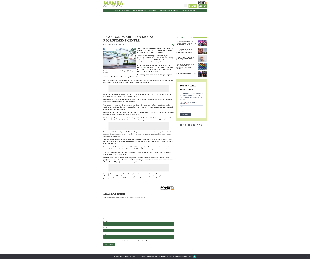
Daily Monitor (113, 149)
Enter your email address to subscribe (188, 103)
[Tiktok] (197, 125)
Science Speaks (120, 132)
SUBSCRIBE (185, 114)
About (177, 10)
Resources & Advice (166, 10)
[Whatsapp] (202, 125)
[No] (307, 256)
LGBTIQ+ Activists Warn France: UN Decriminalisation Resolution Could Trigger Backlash (186, 66)
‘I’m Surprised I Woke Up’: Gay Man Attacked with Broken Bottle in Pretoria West (185, 58)
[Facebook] (181, 125)
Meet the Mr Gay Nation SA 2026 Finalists (186, 74)
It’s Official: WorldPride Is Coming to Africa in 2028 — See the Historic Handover (186, 43)
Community (153, 10)
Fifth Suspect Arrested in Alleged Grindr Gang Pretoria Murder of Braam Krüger (185, 51)
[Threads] (192, 125)
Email (105, 228)
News (121, 10)
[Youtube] (189, 125)
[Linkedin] (200, 125)
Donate (192, 10)
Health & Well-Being (142, 10)
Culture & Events (129, 10)
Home (116, 10)
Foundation (185, 10)
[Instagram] (186, 125)
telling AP (144, 67)
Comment (107, 201)
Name (105, 221)
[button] (185, 5)
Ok (194, 256)
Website (105, 234)
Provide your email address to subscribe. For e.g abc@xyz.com (190, 111)
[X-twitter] (184, 125)
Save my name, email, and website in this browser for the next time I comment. (129, 240)
